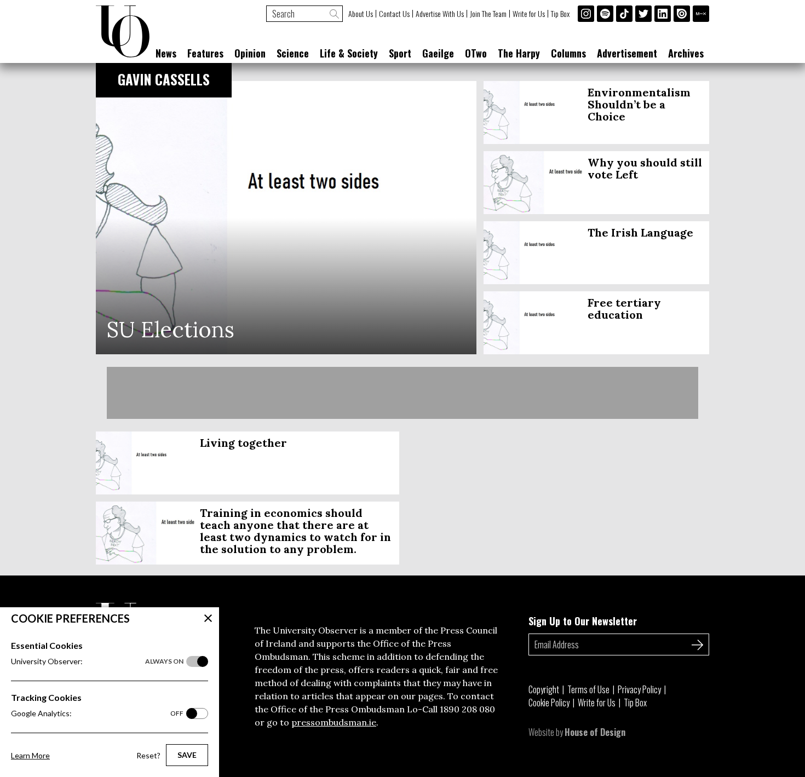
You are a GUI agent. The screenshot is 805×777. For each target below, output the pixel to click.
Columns (568, 53)
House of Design (595, 732)
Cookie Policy (549, 702)
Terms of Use (588, 689)
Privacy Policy (639, 689)
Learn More (30, 755)
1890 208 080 (467, 709)
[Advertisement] (402, 393)
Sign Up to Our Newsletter (582, 621)
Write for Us (529, 13)
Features (205, 53)
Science (293, 53)
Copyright (543, 689)
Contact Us (394, 13)
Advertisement (627, 53)
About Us (360, 13)
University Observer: (97, 661)
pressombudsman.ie (333, 722)
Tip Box (560, 13)
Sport (400, 53)
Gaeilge (438, 53)
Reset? (148, 755)
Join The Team (488, 13)
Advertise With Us (440, 13)
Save (187, 754)
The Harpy (519, 53)
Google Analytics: (97, 713)
